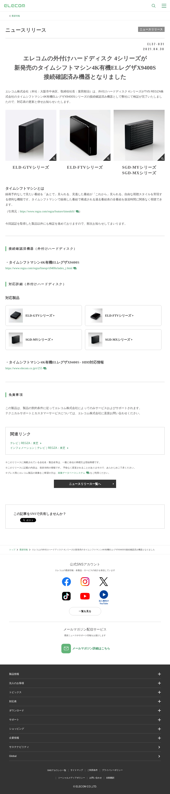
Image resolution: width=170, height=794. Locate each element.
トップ (12, 549)
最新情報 (16, 16)
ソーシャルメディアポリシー (71, 778)
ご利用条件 (92, 770)
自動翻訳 (110, 778)
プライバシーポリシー (112, 770)
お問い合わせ (95, 778)
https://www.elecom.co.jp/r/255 (23, 368)
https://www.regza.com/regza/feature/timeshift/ (47, 211)
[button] (85, 692)
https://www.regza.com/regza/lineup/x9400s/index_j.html (38, 268)
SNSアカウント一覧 (56, 770)
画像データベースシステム (71, 473)
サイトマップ (76, 770)
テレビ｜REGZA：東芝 (24, 443)
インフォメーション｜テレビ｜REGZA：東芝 (37, 447)
